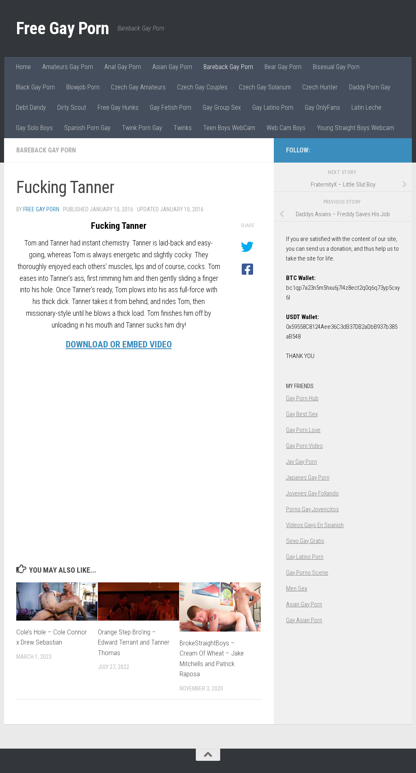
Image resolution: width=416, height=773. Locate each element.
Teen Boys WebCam (229, 128)
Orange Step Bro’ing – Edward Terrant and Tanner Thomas (133, 642)
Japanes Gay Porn (307, 477)
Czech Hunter (320, 87)
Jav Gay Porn (301, 461)
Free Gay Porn (62, 28)
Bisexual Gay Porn (336, 67)
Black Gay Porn (35, 87)
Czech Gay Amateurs (138, 87)
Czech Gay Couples (202, 87)
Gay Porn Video (304, 445)
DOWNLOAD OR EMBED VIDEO (119, 344)
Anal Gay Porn (122, 67)
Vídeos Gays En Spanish (315, 525)
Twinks (182, 128)
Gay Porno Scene (307, 572)
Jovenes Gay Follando (312, 493)
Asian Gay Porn (172, 67)
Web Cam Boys (286, 128)
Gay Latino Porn (272, 107)
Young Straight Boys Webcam (355, 128)
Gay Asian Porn (304, 620)
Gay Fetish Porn (170, 107)
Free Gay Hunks (118, 107)
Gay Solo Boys (34, 128)
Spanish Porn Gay (87, 128)
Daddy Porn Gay (369, 87)
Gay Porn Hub (302, 398)
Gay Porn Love (303, 430)
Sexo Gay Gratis (305, 541)
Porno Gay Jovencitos (312, 509)
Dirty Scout (71, 107)
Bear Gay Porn (282, 67)
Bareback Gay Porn (228, 67)
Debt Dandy (31, 107)
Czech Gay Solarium (265, 87)
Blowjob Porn (83, 87)
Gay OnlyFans (322, 107)
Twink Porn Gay (142, 128)
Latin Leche (366, 107)
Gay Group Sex (222, 107)
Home (23, 67)
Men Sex (296, 588)
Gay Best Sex (302, 414)
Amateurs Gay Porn (67, 67)
